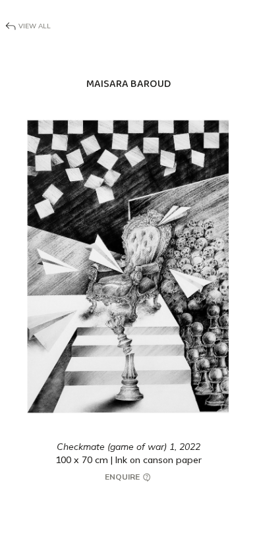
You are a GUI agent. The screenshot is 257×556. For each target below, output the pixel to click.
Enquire (123, 477)
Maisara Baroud (128, 84)
